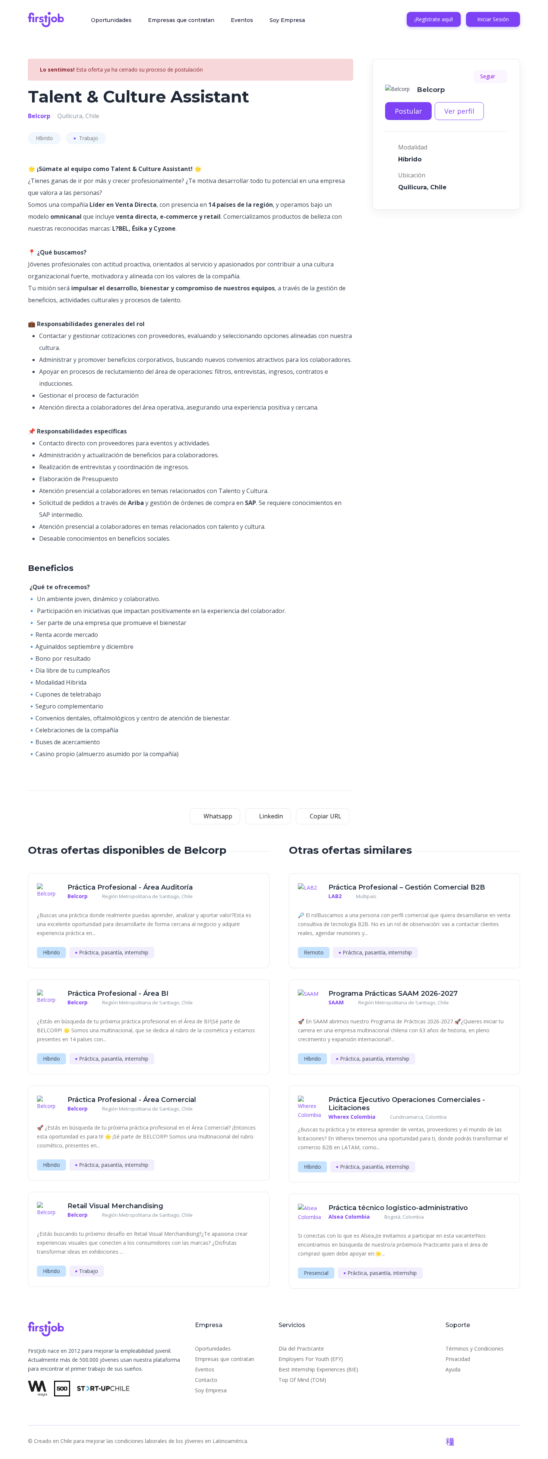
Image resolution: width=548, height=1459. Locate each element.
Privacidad (457, 1358)
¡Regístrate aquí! (434, 19)
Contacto (206, 1379)
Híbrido (44, 138)
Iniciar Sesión (493, 19)
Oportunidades (111, 20)
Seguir (488, 76)
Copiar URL (324, 816)
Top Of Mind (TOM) (302, 1379)
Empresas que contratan (181, 20)
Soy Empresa (287, 20)
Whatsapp (217, 816)
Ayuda (452, 1369)
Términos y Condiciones (474, 1348)
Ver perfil (459, 111)
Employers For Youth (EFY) (310, 1358)
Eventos (242, 20)
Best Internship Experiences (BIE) (318, 1369)
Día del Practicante (301, 1348)
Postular (408, 111)
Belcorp (39, 116)
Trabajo (88, 138)
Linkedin (270, 816)
